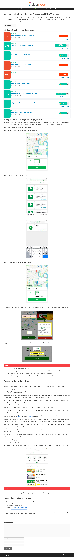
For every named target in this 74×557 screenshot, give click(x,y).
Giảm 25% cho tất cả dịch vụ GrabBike (22, 64)
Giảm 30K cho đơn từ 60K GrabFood (21, 112)
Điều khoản (58, 554)
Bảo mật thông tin (64, 554)
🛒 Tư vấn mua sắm (29, 8)
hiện (13, 25)
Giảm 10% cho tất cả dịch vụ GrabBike (22, 45)
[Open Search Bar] (55, 9)
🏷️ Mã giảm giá (21, 8)
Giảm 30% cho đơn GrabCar (19, 74)
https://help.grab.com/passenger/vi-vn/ (21, 507)
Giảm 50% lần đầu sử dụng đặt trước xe (22, 35)
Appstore (19, 416)
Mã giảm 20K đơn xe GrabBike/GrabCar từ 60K (24, 93)
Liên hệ (69, 554)
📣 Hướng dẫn (44, 8)
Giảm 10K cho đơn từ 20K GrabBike (21, 54)
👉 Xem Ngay (64, 36)
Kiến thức (51, 8)
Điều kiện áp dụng (64, 39)
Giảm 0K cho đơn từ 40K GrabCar (20, 83)
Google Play (30, 416)
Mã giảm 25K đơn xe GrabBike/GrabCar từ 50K (24, 103)
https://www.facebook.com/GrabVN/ (19, 508)
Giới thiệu (54, 554)
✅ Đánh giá (37, 8)
